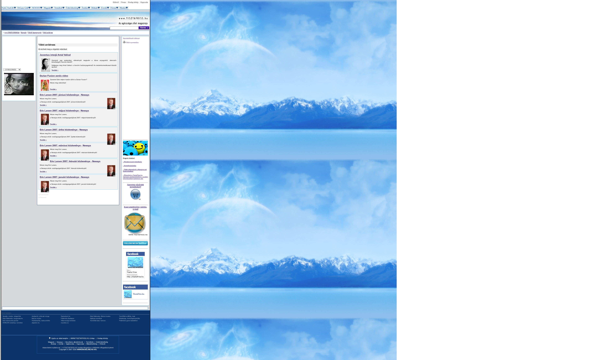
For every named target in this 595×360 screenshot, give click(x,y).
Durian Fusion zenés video (54, 76)
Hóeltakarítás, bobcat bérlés (41, 320)
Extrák (104, 8)
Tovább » (55, 70)
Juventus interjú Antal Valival (55, 55)
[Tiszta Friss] (135, 277)
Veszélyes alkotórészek (74, 342)
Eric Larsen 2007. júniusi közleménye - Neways (64, 95)
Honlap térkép (133, 2)
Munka (123, 8)
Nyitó (4, 8)
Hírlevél (116, 2)
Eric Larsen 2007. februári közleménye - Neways (75, 161)
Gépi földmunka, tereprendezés (13, 318)
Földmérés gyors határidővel (128, 320)
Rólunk (95, 8)
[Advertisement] (58, 19)
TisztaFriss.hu (138, 294)
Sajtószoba (70, 344)
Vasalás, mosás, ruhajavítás (12, 316)
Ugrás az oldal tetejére (59, 338)
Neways (60, 342)
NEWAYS (36, 8)
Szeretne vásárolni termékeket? (135, 186)
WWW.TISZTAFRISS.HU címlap (83, 338)
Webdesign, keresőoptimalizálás (129, 318)
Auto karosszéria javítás (10, 320)
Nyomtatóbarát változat (131, 38)
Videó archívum (48, 33)
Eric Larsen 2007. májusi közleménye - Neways (64, 110)
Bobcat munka (36, 318)
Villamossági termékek (68, 320)
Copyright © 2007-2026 (78, 349)
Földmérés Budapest (67, 318)
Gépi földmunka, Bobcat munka (100, 316)
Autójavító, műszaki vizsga (40, 316)
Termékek (58, 8)
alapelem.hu (36, 323)
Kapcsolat (144, 2)
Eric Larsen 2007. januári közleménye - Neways (64, 177)
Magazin (47, 8)
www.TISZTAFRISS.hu (11, 33)
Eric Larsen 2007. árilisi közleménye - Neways (64, 129)
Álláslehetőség (91, 344)
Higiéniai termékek (96, 318)
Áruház (85, 8)
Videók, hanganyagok (34, 33)
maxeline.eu (65, 323)
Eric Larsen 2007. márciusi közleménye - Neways (65, 145)
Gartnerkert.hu (65, 316)
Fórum (123, 2)
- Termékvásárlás (129, 166)
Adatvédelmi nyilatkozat (51, 348)
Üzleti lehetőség (72, 8)
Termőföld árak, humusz (98, 320)
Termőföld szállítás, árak (127, 316)
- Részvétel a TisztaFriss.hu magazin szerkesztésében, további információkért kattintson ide (135, 176)
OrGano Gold (23, 8)
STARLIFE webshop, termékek (13, 323)
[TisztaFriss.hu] (128, 297)
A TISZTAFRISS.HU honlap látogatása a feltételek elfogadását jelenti (87, 348)
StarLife (10, 8)
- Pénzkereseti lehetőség (132, 162)
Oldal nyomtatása (132, 42)
